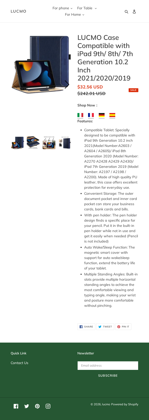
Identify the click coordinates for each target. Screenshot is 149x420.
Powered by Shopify (124, 404)
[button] (67, 84)
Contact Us (19, 363)
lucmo (19, 11)
